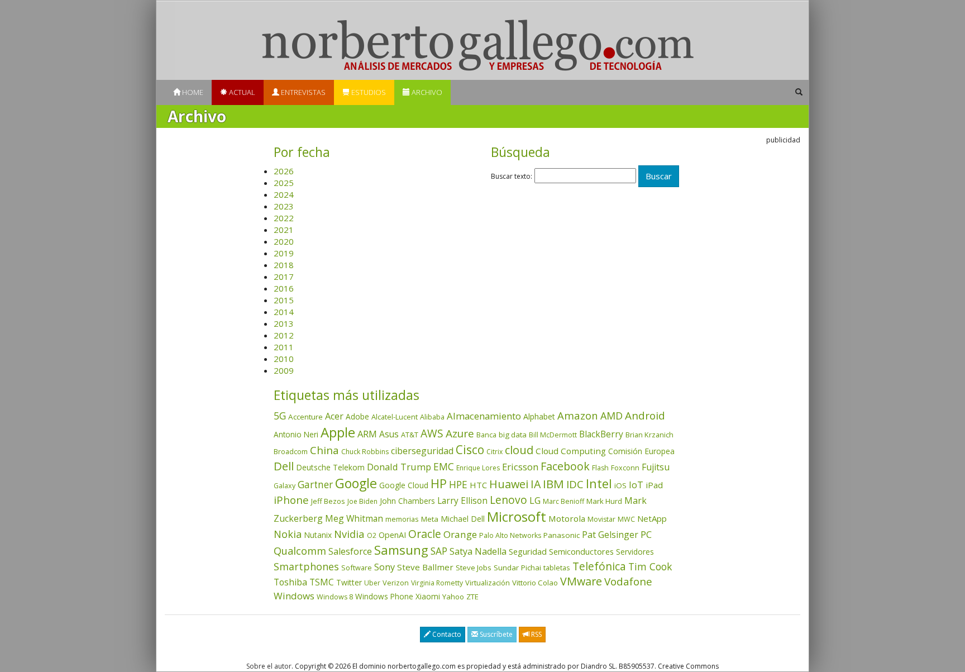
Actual (241, 92)
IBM (553, 484)
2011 (284, 346)
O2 (371, 535)
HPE (458, 484)
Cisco (470, 449)
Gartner (315, 484)
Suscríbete (495, 634)
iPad (654, 484)
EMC (443, 466)
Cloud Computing (571, 450)
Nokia (288, 534)
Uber (372, 583)
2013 (284, 323)
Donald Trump (399, 466)
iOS (620, 485)
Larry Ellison (462, 500)
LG (535, 500)
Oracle (424, 533)
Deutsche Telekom (330, 467)
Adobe (357, 416)
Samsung (401, 550)
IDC (575, 484)
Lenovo (508, 499)
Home (191, 92)
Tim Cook (650, 566)
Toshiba (290, 582)
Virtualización (487, 583)
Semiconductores (581, 551)
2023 (284, 206)
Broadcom (291, 451)
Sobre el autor (269, 666)
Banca (486, 435)
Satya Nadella (478, 551)
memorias (402, 519)
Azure (460, 433)
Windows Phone (384, 596)
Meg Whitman (354, 518)
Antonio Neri (296, 434)
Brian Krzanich (649, 435)
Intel (599, 483)
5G (280, 415)
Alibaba (432, 417)
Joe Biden (362, 501)
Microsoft (516, 516)
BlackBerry (601, 434)
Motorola (566, 518)
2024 (284, 194)
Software (356, 568)
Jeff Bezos (328, 501)
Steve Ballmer (425, 567)
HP (439, 483)
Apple (338, 432)
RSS (535, 634)
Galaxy (284, 485)
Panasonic (561, 535)
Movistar (601, 519)
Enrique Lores (478, 468)
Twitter (349, 582)
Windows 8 (335, 597)
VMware (581, 581)
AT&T (409, 435)
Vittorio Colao (535, 583)
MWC (626, 519)
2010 (284, 358)
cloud (519, 449)
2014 (284, 311)
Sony (384, 566)
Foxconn (625, 468)
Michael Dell (463, 518)
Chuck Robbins (365, 451)
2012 (284, 335)
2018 (284, 264)
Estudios (368, 92)
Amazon (577, 415)
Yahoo (453, 597)
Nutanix (318, 535)
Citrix (494, 451)
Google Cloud (403, 485)
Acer (334, 416)
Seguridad (528, 551)
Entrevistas (302, 92)
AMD (611, 415)
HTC (478, 484)
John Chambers (407, 500)
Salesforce (350, 551)
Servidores (635, 551)
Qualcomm (300, 550)
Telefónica (599, 566)
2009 (284, 370)
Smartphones (306, 566)
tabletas (556, 568)
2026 (284, 171)
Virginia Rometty (437, 583)
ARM (367, 433)
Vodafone (628, 581)
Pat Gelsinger (610, 534)
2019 (284, 253)
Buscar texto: (511, 176)
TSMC (321, 582)
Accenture (305, 417)
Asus (389, 434)
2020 (284, 241)
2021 (284, 229)
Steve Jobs (473, 568)
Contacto (446, 634)
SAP (439, 551)
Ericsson (520, 466)
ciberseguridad (422, 451)
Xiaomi (427, 596)
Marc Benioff (563, 501)
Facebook (565, 466)
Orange (460, 534)
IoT (636, 485)
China (324, 450)
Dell (284, 466)
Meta (429, 519)
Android (645, 415)
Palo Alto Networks (510, 535)
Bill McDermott (553, 435)
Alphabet (539, 416)
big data (513, 435)
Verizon (396, 583)
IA (536, 484)
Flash (600, 468)
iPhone (291, 500)
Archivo (426, 92)
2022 (284, 217)
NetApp (652, 518)
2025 (284, 182)
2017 (284, 276)
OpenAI (392, 534)
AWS (432, 433)
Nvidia (349, 534)
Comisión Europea (641, 451)
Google (356, 483)
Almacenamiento (484, 415)
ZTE (472, 597)
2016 (284, 288)
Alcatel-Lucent (394, 417)
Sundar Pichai (517, 568)
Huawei (508, 484)
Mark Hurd (604, 501)
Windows (294, 595)
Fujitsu (656, 467)
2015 (284, 300)
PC (646, 534)
